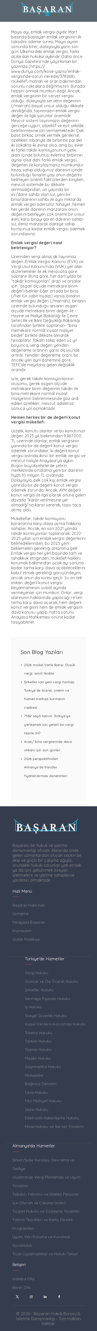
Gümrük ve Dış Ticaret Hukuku (51, 981)
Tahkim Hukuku (38, 1041)
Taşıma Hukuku (38, 1049)
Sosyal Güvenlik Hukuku (46, 1015)
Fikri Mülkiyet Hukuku (43, 1100)
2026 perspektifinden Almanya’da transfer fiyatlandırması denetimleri (45, 767)
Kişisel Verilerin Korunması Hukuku (55, 1024)
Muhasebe (34, 1075)
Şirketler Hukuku (39, 990)
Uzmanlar (20, 913)
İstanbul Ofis (23, 1279)
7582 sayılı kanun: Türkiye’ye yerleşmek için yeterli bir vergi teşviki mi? (49, 724)
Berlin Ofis (21, 1287)
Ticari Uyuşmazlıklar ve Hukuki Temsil (45, 1254)
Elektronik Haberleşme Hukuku (52, 1118)
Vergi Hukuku (36, 972)
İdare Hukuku (36, 1109)
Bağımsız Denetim (41, 1083)
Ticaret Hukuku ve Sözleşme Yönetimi (46, 1211)
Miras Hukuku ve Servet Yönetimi (54, 1126)
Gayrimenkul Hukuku (43, 1066)
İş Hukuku (33, 1007)
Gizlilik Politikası (26, 939)
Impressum (22, 930)
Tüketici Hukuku (38, 1032)
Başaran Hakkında (28, 905)
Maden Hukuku (38, 1058)
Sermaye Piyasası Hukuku (47, 998)
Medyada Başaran (28, 922)
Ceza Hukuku (36, 1092)
